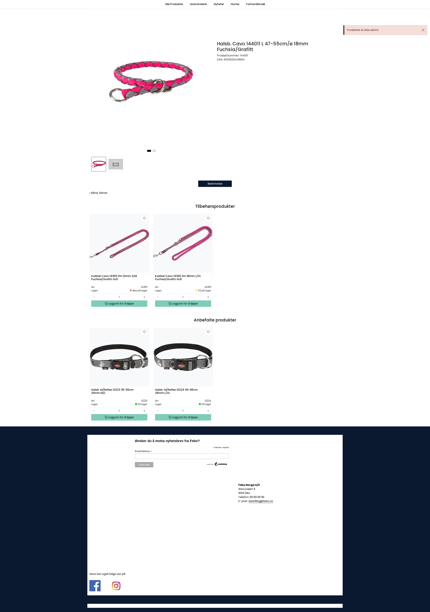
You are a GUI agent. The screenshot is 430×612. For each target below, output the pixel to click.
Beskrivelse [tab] (215, 184)
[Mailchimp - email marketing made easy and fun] (217, 464)
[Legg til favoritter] (144, 218)
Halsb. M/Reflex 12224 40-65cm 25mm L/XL (176, 391)
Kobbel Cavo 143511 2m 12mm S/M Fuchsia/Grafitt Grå (114, 277)
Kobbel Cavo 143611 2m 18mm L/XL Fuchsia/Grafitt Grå (178, 277)
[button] (149, 151)
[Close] (423, 30)
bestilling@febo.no (261, 501)
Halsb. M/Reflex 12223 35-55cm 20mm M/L (112, 391)
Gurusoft (215, 606)
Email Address (143, 451)
